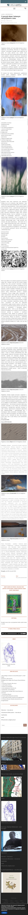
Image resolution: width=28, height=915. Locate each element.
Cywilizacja (12, 902)
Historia (17, 902)
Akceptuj (4, 912)
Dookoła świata (13, 898)
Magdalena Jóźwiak (13, 22)
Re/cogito (4, 20)
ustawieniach (4, 910)
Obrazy (16, 900)
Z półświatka (4, 715)
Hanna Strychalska (6, 22)
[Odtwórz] (3, 633)
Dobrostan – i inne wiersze (7, 710)
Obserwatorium (9, 14)
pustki (2, 717)
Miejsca (11, 900)
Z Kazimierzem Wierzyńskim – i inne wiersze (11, 712)
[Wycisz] (21, 633)
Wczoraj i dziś (6, 902)
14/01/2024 (9, 20)
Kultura (22, 902)
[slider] (24, 633)
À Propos (6, 900)
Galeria (3, 14)
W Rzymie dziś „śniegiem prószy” (8, 719)
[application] (14, 633)
